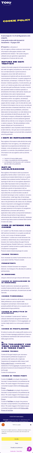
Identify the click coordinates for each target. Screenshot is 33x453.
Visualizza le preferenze (16, 447)
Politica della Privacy (7, 363)
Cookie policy (13, 451)
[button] (30, 425)
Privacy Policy (19, 451)
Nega (16, 443)
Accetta (16, 439)
